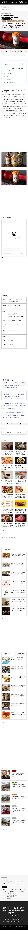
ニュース (18, 891)
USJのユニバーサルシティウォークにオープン (15, 69)
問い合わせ (20, 919)
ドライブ (14, 891)
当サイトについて (21, 921)
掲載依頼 (15, 919)
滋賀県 (4, 883)
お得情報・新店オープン (12, 21)
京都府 (6, 881)
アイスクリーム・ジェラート (8, 15)
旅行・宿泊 (9, 896)
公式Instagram (10, 73)
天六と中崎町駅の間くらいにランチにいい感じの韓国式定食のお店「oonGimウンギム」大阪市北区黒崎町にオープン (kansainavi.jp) (13, 406)
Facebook (12, 915)
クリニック (5, 891)
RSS (15, 915)
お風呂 (12, 889)
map (8, 76)
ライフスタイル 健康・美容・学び (10, 893)
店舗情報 (9, 79)
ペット (22, 891)
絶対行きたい (21, 21)
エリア (2, 881)
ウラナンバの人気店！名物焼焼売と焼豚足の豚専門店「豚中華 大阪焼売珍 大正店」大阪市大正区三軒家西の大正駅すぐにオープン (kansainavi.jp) (13, 415)
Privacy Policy (13, 921)
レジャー (21, 895)
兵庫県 (10, 881)
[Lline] (12, 51)
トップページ (7, 918)
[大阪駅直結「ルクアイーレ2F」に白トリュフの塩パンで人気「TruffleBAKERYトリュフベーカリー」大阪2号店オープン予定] (20, 433)
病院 (10, 898)
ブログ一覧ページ (8, 919)
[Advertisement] (14, 135)
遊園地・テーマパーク (6, 19)
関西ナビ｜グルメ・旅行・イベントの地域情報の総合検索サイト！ (14, 910)
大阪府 (19, 881)
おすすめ (4, 21)
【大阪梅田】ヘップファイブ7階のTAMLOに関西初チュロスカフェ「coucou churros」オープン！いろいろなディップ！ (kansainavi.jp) (13, 385)
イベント (8, 889)
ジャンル (3, 889)
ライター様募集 (6, 921)
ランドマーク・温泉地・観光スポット (10, 895)
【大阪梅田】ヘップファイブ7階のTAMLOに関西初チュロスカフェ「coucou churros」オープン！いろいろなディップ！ (14, 396)
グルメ (16, 17)
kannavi (8, 428)
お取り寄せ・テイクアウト (7, 17)
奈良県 (22, 881)
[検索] (22, 2)
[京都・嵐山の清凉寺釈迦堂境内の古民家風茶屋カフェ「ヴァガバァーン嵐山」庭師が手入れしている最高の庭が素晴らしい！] (7, 433)
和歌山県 (15, 881)
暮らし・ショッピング (17, 896)
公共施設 (4, 896)
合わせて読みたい (11, 82)
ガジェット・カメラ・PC (20, 889)
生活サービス (5, 898)
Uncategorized (4, 880)
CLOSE (22, 64)
